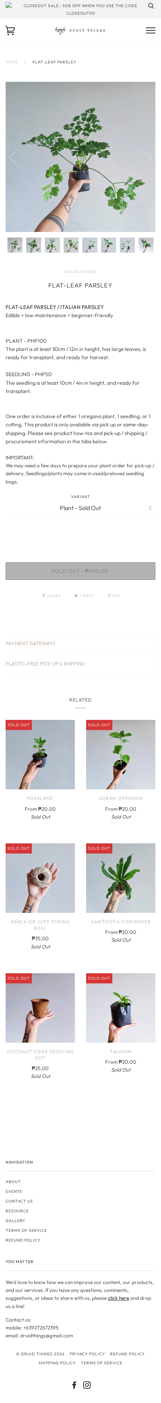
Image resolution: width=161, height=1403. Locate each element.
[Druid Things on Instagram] (87, 1386)
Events (14, 1191)
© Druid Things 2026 (40, 1353)
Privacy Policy (87, 1353)
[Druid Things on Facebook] (74, 1386)
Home (12, 62)
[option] (80, 157)
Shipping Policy (57, 1362)
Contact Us (19, 1201)
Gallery (15, 1220)
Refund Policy (127, 1353)
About (13, 1181)
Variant (80, 496)
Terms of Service (26, 1230)
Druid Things (81, 271)
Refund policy (23, 1240)
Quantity (80, 530)
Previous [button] (18, 156)
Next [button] (141, 156)
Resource (17, 1210)
